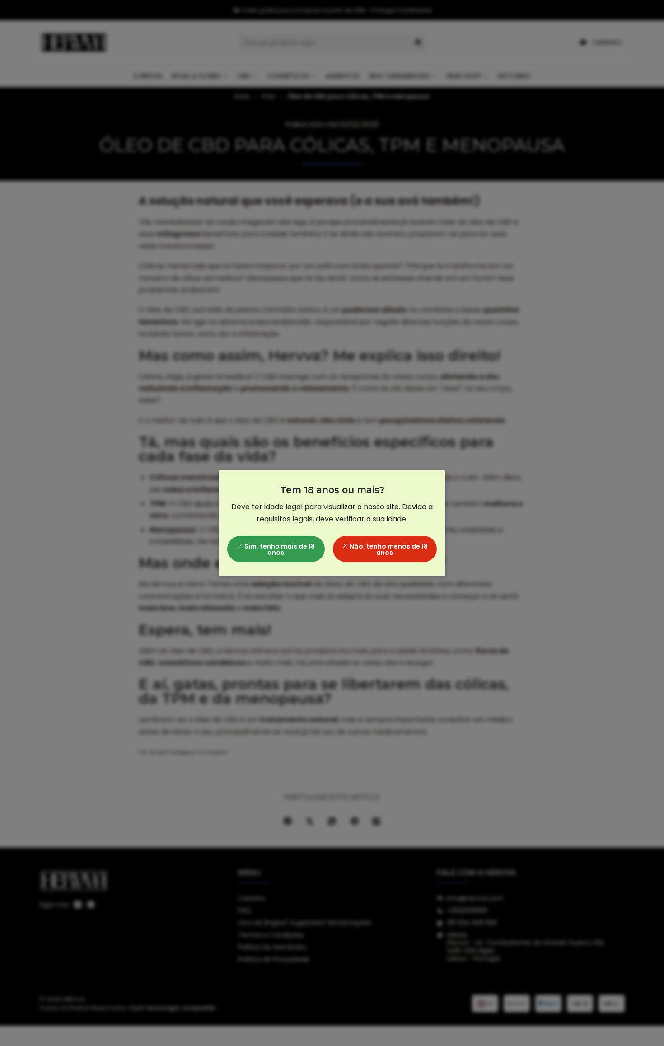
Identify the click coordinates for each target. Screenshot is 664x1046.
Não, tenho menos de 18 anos (388, 549)
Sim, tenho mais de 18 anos (279, 549)
